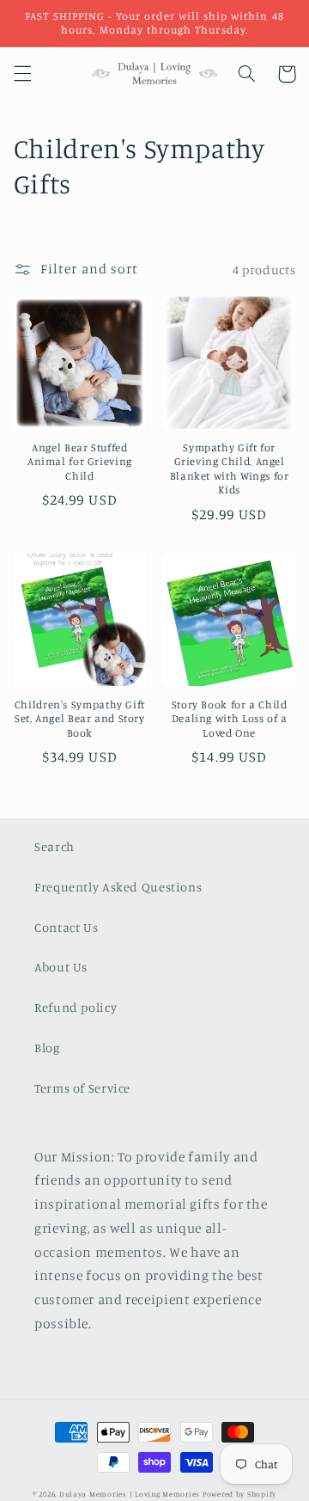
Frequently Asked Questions (118, 886)
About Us (61, 966)
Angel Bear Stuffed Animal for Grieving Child (79, 461)
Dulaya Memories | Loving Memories (129, 1493)
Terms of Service (82, 1088)
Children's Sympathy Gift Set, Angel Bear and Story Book (80, 718)
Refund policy (75, 1007)
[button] (22, 74)
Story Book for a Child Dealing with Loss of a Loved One (230, 718)
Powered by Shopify (239, 1493)
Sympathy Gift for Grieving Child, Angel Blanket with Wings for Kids (229, 468)
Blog (47, 1047)
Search (54, 846)
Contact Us (66, 927)
